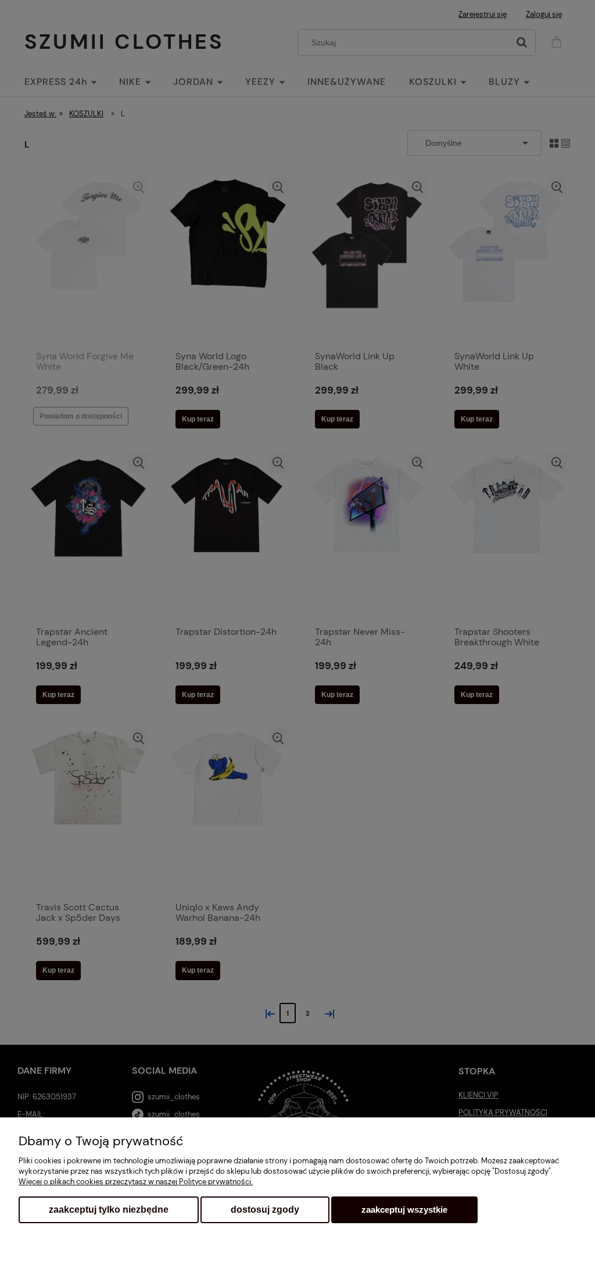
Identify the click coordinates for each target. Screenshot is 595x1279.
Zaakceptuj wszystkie (404, 1209)
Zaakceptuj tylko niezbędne (109, 1209)
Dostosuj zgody (265, 1209)
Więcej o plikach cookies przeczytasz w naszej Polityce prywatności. (136, 1182)
